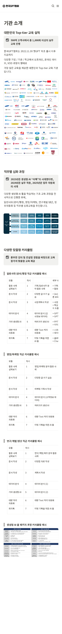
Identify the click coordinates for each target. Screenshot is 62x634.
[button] (53, 6)
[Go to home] (11, 6)
